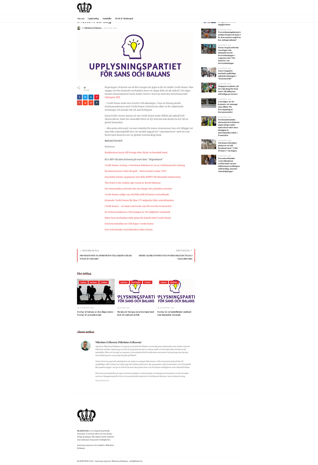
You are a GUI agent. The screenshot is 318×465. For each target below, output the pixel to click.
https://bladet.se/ (102, 380)
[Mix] (90, 102)
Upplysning (136, 282)
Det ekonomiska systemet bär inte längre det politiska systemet (138, 188)
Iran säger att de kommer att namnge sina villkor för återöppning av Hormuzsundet (228, 106)
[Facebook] (79, 97)
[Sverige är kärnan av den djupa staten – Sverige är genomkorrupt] (96, 291)
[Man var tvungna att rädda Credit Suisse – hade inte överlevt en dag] (135, 56)
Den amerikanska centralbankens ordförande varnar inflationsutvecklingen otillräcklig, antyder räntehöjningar (229, 165)
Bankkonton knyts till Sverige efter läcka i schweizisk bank (136, 152)
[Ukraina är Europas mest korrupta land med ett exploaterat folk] (136, 291)
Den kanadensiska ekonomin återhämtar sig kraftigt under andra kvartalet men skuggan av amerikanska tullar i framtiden (228, 127)
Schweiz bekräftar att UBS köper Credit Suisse (129, 223)
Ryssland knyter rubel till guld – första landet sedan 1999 (135, 171)
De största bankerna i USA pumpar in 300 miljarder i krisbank (137, 212)
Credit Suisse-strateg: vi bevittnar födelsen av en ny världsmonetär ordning (145, 165)
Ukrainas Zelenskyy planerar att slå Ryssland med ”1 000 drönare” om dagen (228, 147)
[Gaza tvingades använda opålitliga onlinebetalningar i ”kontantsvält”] (208, 72)
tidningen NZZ (112, 97)
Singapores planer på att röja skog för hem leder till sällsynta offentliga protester (228, 90)
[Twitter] (85, 97)
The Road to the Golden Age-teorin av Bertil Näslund (132, 182)
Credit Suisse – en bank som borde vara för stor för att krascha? (138, 206)
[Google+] (79, 102)
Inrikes (83, 282)
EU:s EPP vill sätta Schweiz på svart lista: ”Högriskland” (134, 159)
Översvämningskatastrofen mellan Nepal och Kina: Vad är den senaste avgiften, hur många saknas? (231, 36)
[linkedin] (90, 97)
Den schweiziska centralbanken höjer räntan (129, 229)
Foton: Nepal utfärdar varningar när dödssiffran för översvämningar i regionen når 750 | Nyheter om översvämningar (228, 55)
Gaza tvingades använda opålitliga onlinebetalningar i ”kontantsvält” (227, 75)
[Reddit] (85, 102)
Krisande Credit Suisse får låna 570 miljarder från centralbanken (139, 200)
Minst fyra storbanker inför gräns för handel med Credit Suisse (138, 217)
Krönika (93, 282)
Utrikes (104, 282)
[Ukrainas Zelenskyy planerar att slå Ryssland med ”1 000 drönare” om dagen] (208, 144)
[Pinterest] (96, 97)
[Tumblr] (96, 102)
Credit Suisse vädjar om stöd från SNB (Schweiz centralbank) (137, 194)
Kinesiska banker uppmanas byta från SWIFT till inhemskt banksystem (143, 177)
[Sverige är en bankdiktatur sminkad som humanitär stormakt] (176, 291)
